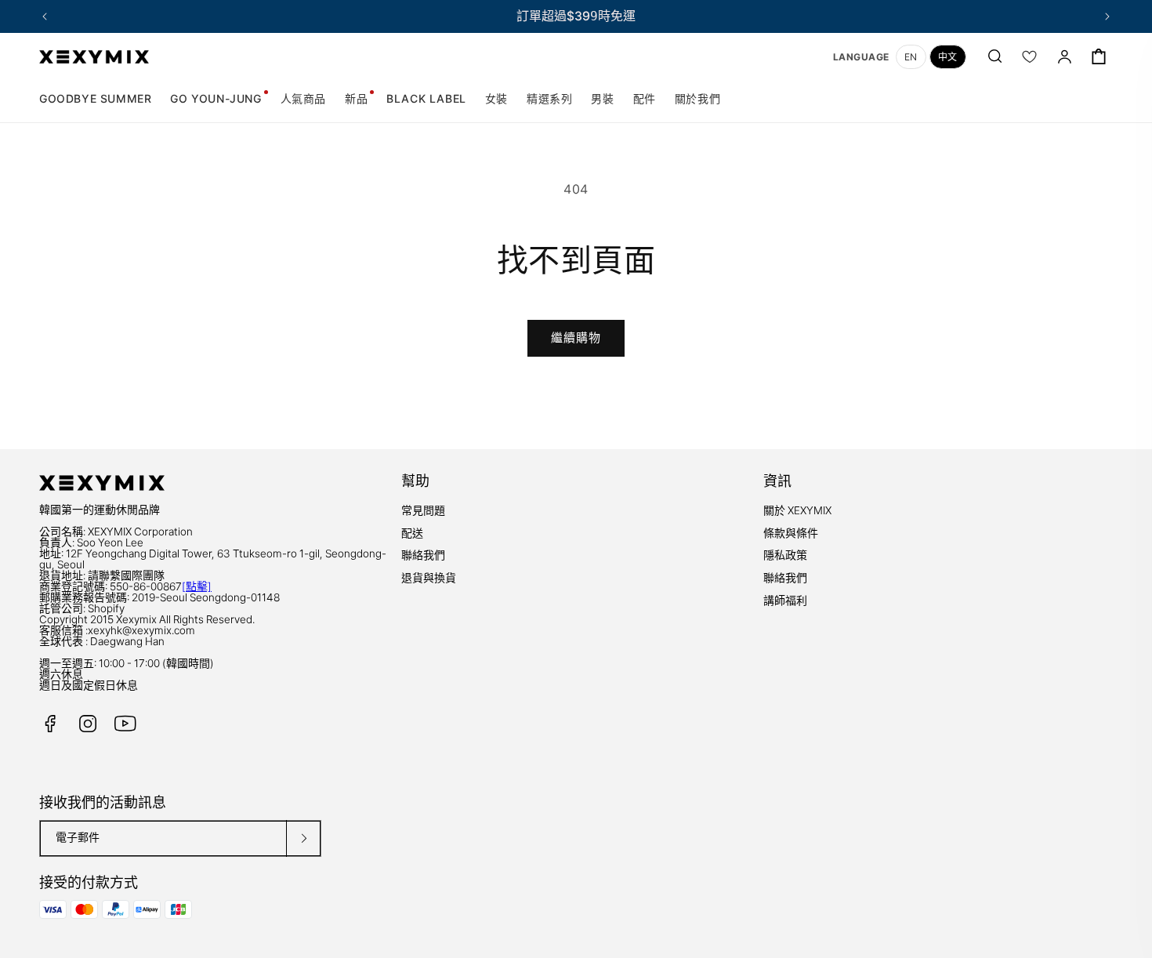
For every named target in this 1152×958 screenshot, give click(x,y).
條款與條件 (790, 533)
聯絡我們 (423, 555)
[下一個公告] (1107, 16)
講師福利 (785, 600)
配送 (412, 533)
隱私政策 (785, 555)
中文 (948, 57)
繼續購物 (576, 337)
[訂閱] (303, 838)
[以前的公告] (44, 16)
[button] (496, 98)
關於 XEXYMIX (797, 510)
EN (911, 57)
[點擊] (197, 586)
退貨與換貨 (428, 577)
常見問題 (423, 510)
